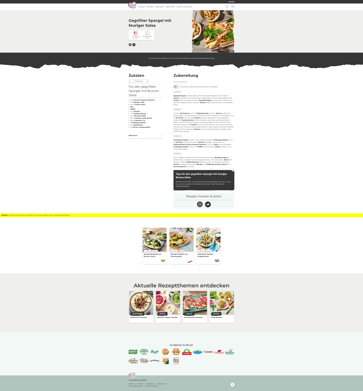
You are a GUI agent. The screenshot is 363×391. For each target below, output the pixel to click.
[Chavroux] (186, 351)
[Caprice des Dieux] (197, 351)
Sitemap (132, 384)
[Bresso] (133, 351)
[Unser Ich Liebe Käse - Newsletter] (233, 6)
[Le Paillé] (144, 360)
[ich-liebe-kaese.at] (132, 375)
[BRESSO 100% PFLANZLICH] (144, 352)
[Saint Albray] (176, 351)
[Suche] (227, 6)
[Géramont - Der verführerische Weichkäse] (219, 351)
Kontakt (231, 2)
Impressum (150, 384)
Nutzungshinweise (136, 386)
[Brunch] (154, 351)
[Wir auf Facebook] (232, 385)
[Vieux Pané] (176, 360)
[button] (133, 44)
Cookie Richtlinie (151, 386)
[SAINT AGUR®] (165, 360)
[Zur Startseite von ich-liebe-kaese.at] (132, 5)
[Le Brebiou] (229, 352)
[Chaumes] (208, 352)
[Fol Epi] (165, 351)
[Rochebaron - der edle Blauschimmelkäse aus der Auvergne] (154, 361)
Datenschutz (162, 384)
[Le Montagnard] (133, 360)
